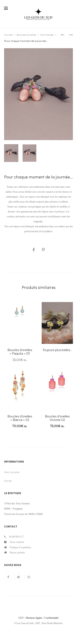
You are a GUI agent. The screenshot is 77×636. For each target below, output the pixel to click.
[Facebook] (8, 577)
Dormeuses (47, 34)
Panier (8, 480)
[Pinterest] (18, 577)
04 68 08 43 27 (16, 536)
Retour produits (17, 552)
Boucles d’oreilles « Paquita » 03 (19, 351)
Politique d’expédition (20, 547)
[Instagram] (29, 577)
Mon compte (11, 472)
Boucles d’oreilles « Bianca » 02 (19, 418)
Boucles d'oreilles (26, 34)
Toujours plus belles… (57, 350)
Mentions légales (34, 617)
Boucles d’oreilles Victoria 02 (57, 418)
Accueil (8, 34)
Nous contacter (17, 542)
